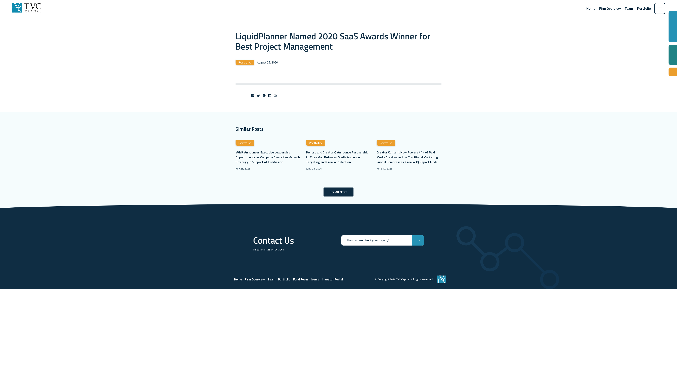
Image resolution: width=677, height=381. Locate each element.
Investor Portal (332, 279)
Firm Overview (610, 8)
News (315, 279)
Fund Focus (301, 279)
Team (629, 8)
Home (590, 8)
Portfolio (644, 8)
